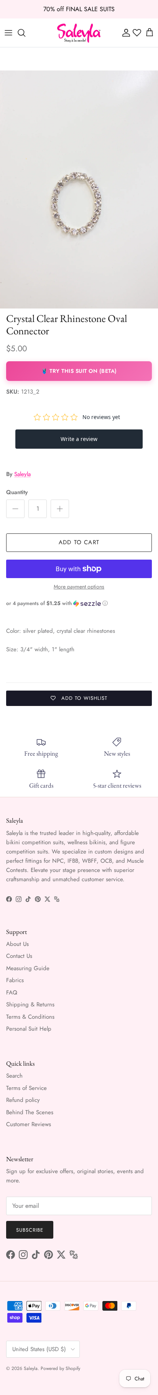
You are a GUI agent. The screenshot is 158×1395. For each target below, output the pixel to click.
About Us (17, 944)
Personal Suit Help (28, 1028)
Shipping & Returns (30, 1004)
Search (14, 1075)
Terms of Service (26, 1088)
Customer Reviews (28, 1124)
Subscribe (29, 1230)
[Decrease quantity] (15, 509)
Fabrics (15, 980)
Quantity (17, 492)
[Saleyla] (79, 32)
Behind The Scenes (29, 1112)
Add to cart (79, 542)
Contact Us (19, 956)
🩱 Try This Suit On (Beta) (79, 371)
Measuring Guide (27, 968)
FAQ (11, 992)
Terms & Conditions (30, 1017)
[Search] (25, 32)
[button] (79, 603)
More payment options (79, 586)
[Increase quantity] (60, 509)
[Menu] (8, 32)
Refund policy (23, 1100)
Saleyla (22, 474)
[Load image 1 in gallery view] (79, 189)
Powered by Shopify (60, 1368)
